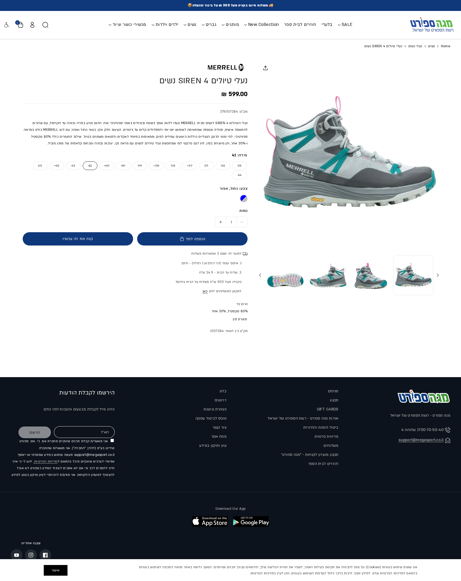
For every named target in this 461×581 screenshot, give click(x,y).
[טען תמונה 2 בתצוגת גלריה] (371, 275)
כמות (243, 210)
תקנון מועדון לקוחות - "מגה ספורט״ (310, 454)
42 (70, 165)
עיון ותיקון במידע (212, 445)
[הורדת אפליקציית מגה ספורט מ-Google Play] (251, 521)
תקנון (334, 400)
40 (120, 165)
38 (170, 165)
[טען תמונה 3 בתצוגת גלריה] (328, 275)
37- (187, 165)
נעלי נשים (415, 46)
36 (220, 165)
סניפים (333, 391)
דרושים (220, 400)
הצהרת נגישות (215, 409)
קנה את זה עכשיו (77, 238)
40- (104, 165)
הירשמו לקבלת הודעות (87, 393)
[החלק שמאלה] (437, 275)
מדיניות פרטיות (326, 436)
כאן (205, 291)
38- (154, 165)
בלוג (222, 391)
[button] (345, 25)
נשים (431, 46)
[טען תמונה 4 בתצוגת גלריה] (285, 275)
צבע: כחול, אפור (234, 188)
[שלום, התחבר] (32, 24)
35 (236, 165)
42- (54, 165)
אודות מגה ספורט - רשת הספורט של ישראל (303, 418)
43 (37, 165)
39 (137, 165)
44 (236, 175)
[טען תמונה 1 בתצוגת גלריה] (413, 275)
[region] (230, 570)
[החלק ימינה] (260, 275)
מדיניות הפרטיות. (45, 461)
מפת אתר (218, 436)
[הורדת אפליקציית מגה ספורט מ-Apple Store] (210, 521)
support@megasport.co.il (421, 439)
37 (203, 165)
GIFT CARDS (328, 409)
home (445, 46)
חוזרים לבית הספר (323, 463)
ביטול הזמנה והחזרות (321, 427)
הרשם (34, 432)
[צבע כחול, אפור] (244, 198)
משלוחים (330, 445)
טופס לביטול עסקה (211, 418)
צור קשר (219, 427)
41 (90, 166)
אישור (55, 570)
